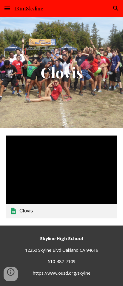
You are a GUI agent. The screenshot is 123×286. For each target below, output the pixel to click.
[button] (7, 8)
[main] (61, 72)
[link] (61, 176)
